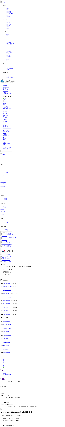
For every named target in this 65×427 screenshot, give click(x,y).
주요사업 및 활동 (9, 13)
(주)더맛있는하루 (7, 290)
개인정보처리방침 (7, 374)
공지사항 (8, 22)
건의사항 (8, 25)
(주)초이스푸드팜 (7, 286)
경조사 (7, 66)
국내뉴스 (8, 34)
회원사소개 (8, 12)
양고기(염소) (8, 56)
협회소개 (5, 85)
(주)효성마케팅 (6, 303)
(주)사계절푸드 (6, 300)
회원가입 (9, 96)
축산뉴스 (5, 88)
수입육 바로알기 (9, 52)
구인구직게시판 (9, 68)
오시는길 (8, 16)
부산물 (7, 59)
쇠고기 (7, 53)
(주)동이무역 (6, 293)
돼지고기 (8, 55)
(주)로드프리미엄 (7, 297)
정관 (7, 15)
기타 (7, 60)
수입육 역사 (8, 51)
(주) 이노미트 (6, 307)
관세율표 (8, 28)
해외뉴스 (8, 35)
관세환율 (8, 26)
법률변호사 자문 (9, 77)
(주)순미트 (5, 310)
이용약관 (5, 373)
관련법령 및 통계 (9, 75)
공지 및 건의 (6, 87)
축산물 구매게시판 (10, 43)
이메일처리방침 (6, 375)
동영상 (7, 69)
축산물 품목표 (9, 42)
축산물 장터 (5, 89)
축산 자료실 (5, 91)
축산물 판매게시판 (10, 44)
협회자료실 (8, 24)
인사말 (7, 8)
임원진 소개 (8, 11)
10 (3, 366)
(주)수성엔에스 (6, 283)
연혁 (7, 9)
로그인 (4, 96)
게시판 (4, 92)
